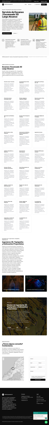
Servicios (29, 4)
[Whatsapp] (46, 422)
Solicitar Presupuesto (6, 33)
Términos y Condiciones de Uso (37, 377)
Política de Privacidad (41, 376)
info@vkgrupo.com (24, 400)
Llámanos (15, 33)
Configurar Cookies (40, 403)
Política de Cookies (40, 397)
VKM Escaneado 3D (8, 4)
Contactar (43, 4)
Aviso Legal (38, 396)
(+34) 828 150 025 (24, 398)
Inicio (26, 4)
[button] (13, 369)
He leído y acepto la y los (38, 377)
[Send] (46, 418)
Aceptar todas (36, 1)
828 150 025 (38, 4)
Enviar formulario (38, 379)
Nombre (31, 358)
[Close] (46, 413)
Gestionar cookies (44, 1)
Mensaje (32, 371)
